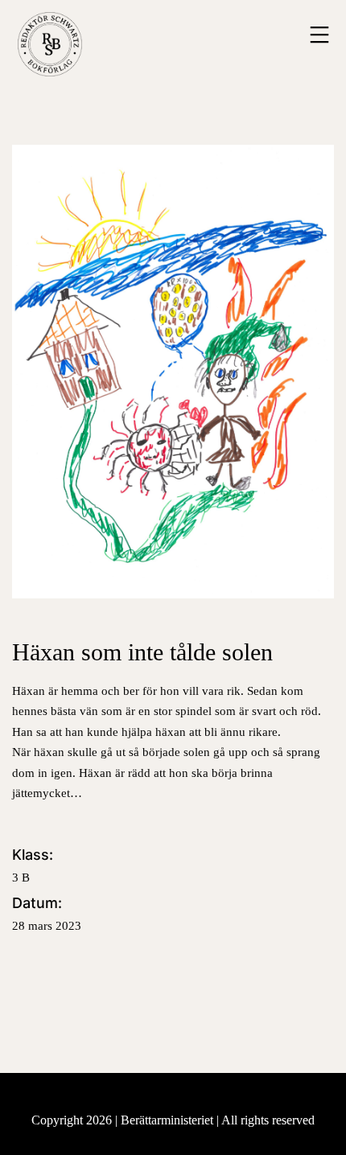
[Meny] (317, 34)
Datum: (46, 913)
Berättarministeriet (168, 1120)
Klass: (32, 865)
